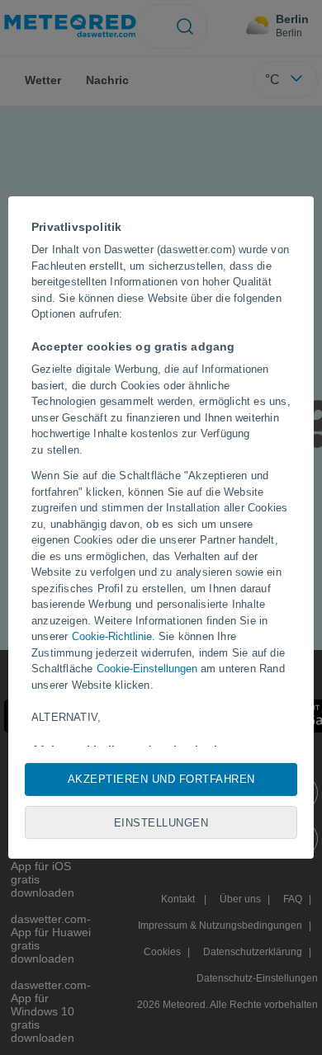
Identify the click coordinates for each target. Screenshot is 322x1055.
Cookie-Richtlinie (112, 636)
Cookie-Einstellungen (147, 668)
